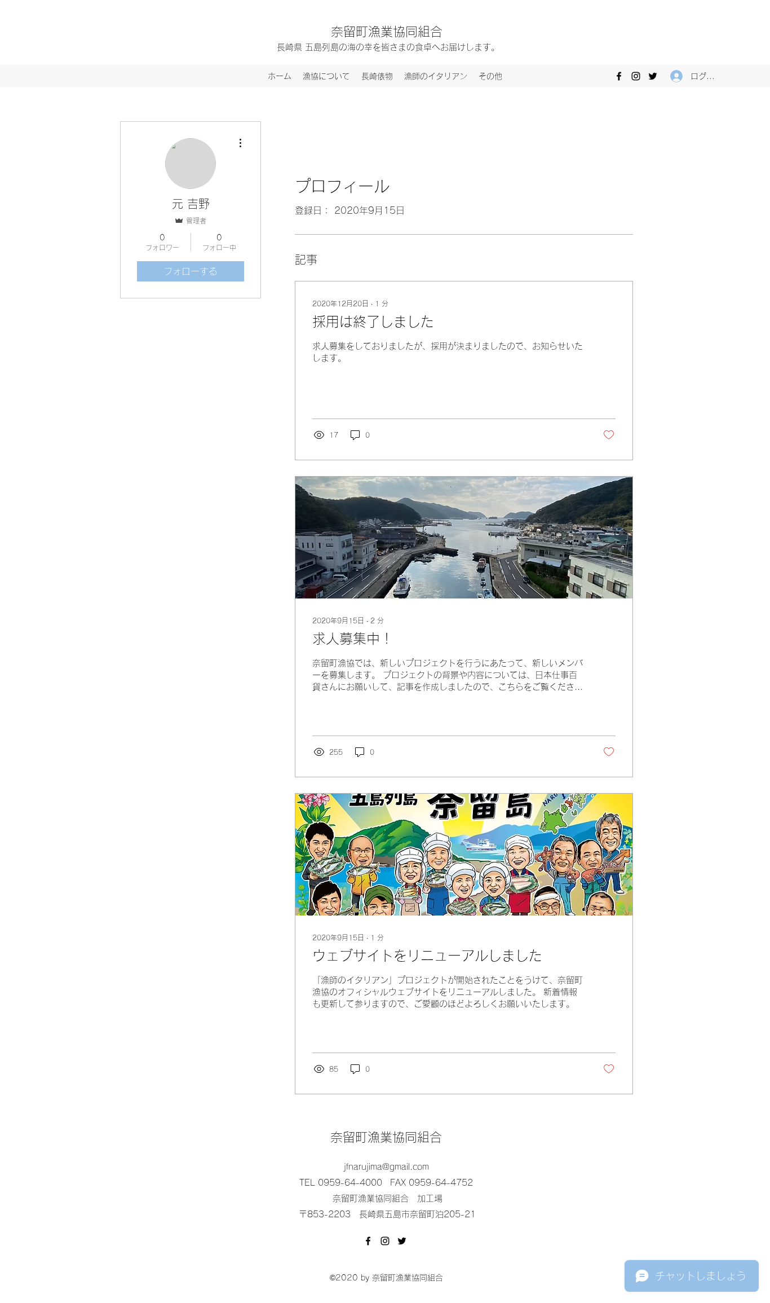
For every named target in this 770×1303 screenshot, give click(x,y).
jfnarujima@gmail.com (386, 1167)
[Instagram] (635, 76)
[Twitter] (652, 76)
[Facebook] (619, 76)
